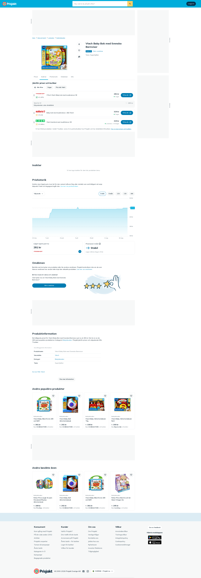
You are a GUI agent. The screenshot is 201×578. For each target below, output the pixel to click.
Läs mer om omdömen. (85, 269)
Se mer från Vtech (38, 372)
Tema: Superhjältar (92, 55)
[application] (83, 218)
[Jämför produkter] (79, 56)
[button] (79, 44)
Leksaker (51, 38)
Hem (33, 38)
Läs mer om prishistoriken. (69, 186)
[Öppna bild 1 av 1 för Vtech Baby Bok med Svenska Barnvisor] (54, 57)
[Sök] (130, 3)
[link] (44, 410)
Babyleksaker (60, 38)
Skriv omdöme (98, 51)
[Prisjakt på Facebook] (83, 571)
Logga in (191, 4)
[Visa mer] (34, 95)
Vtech (57, 355)
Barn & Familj (42, 38)
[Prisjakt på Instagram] (87, 571)
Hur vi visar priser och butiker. (121, 129)
